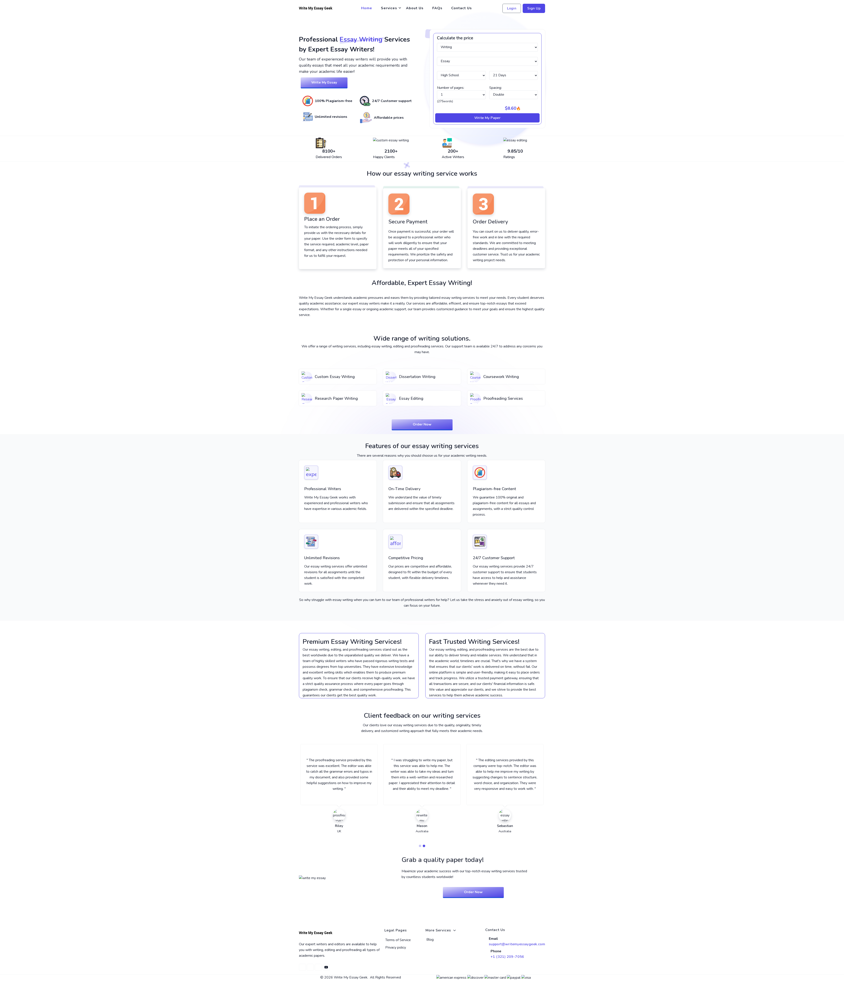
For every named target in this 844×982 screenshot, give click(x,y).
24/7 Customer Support (494, 557)
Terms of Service (398, 940)
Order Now (422, 424)
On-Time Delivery (404, 488)
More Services (438, 930)
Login (511, 8)
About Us (415, 8)
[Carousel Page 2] (424, 846)
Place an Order (322, 219)
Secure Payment (407, 221)
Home (366, 8)
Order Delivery (490, 221)
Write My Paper (487, 117)
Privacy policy (395, 947)
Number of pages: (450, 87)
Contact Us (461, 8)
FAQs (437, 8)
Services (389, 8)
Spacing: (495, 87)
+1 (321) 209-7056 (507, 956)
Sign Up (533, 8)
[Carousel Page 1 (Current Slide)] (420, 845)
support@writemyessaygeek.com (517, 944)
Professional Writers (322, 488)
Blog (430, 939)
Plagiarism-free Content (494, 488)
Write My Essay (324, 82)
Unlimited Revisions (322, 557)
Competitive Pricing (405, 557)
